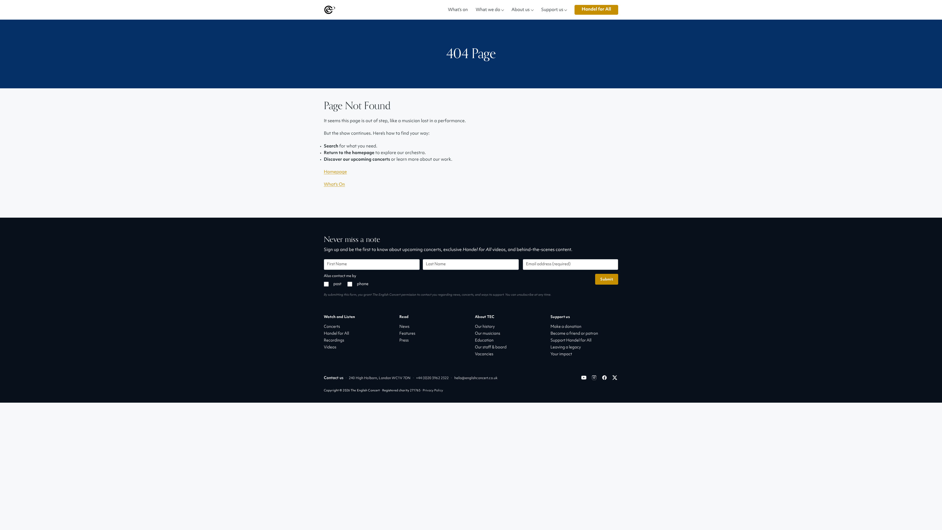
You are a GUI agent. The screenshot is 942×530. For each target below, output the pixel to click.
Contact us (333, 378)
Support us (552, 9)
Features (407, 334)
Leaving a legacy (565, 347)
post (337, 284)
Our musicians (487, 334)
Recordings (334, 341)
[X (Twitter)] (614, 377)
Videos (330, 347)
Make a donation (565, 327)
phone (362, 284)
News (404, 327)
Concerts (332, 327)
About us (520, 9)
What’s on (458, 9)
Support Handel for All (570, 341)
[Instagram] (594, 377)
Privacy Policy (433, 390)
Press (404, 341)
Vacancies (484, 354)
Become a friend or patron (574, 334)
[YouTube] (583, 377)
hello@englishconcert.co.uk (475, 378)
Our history (485, 327)
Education (484, 341)
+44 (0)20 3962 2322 (432, 378)
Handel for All (596, 9)
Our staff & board (491, 347)
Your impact (561, 354)
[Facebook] (604, 377)
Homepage (335, 172)
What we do (488, 9)
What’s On (334, 185)
